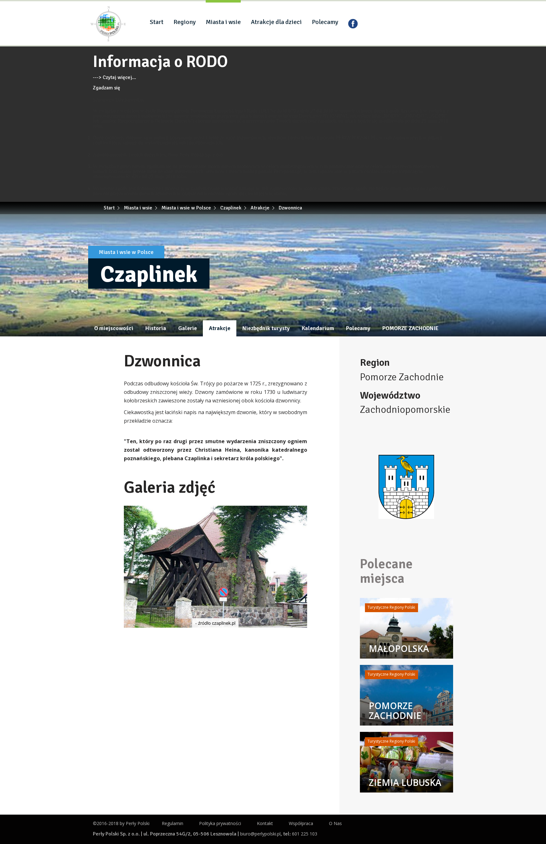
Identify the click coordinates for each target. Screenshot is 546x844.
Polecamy (325, 22)
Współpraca (301, 823)
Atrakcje (219, 328)
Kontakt (265, 823)
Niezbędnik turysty (266, 328)
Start (156, 22)
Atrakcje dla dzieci (276, 22)
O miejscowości (113, 328)
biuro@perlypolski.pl (260, 834)
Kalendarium (318, 328)
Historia (155, 328)
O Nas (335, 823)
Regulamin (172, 823)
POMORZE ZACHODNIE (410, 328)
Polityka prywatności (220, 823)
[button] (301, 511)
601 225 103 (304, 834)
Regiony (184, 22)
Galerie (187, 328)
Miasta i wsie (223, 22)
